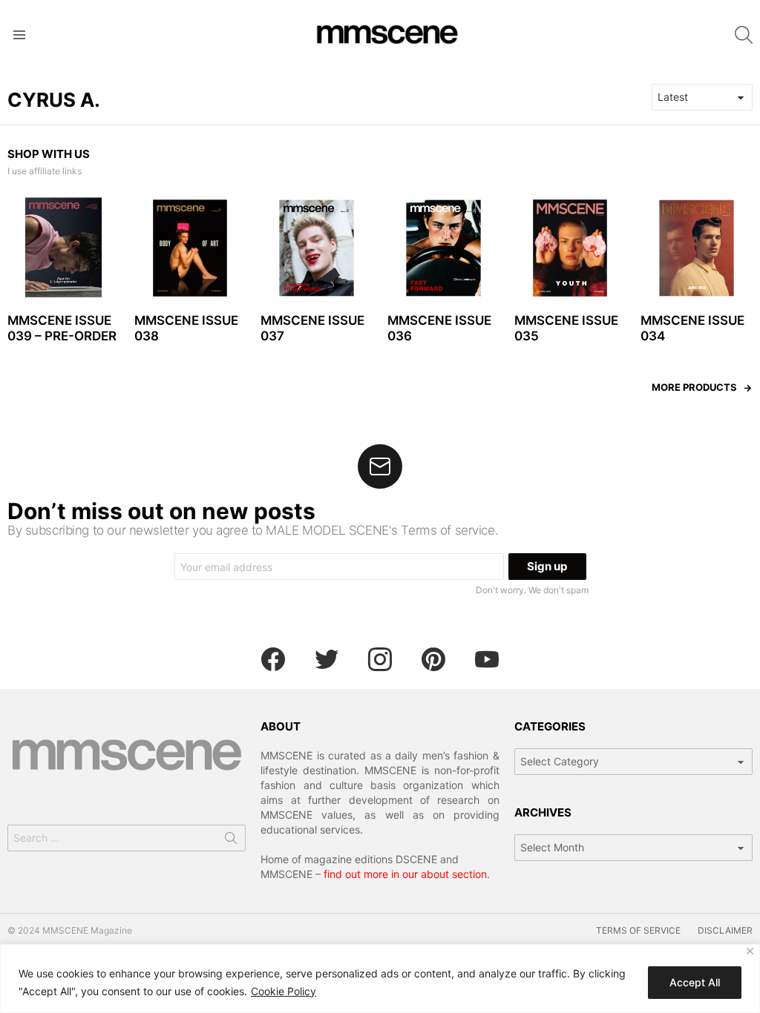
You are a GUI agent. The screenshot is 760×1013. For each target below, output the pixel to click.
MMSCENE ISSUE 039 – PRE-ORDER (62, 328)
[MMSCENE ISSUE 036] (443, 248)
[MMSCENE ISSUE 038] (190, 248)
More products (694, 387)
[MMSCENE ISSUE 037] (317, 248)
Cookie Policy (283, 991)
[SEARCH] (744, 35)
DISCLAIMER (725, 930)
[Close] (750, 951)
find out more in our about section (405, 874)
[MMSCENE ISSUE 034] (697, 248)
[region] (380, 978)
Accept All (694, 982)
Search (231, 841)
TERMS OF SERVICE (638, 930)
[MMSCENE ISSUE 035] (570, 248)
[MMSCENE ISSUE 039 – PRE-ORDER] (63, 248)
